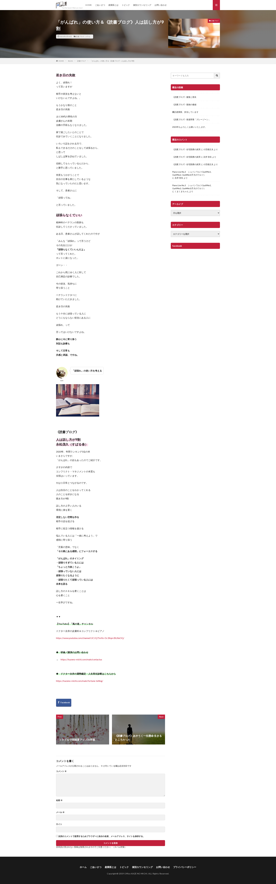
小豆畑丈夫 (208, 149)
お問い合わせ (161, 5)
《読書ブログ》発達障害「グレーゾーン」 (191, 119)
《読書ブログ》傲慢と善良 (184, 97)
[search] (217, 76)
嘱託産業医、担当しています (185, 112)
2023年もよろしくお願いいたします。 (189, 127)
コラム (87, 36)
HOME (88, 5)
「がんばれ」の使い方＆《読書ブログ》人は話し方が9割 (112, 61)
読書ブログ (80, 36)
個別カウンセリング (142, 5)
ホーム (83, 867)
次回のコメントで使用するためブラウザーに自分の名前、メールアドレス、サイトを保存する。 (101, 836)
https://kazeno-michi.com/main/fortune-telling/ (79, 680)
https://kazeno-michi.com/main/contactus (81, 659)
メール (60, 812)
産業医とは (113, 5)
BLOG (70, 61)
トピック (126, 5)
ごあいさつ (100, 5)
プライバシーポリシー (184, 867)
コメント (61, 771)
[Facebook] (63, 703)
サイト (59, 824)
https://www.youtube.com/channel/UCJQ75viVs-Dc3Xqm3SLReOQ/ (90, 638)
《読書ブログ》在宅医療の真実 (186, 149)
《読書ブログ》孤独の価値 (184, 104)
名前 (59, 800)
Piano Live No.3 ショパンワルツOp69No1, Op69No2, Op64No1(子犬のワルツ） (191, 173)
